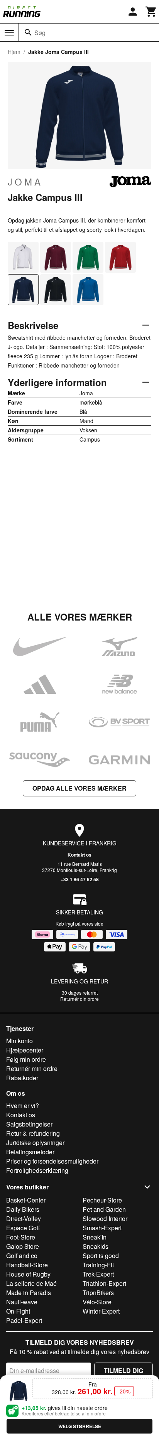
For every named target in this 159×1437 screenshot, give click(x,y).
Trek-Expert (98, 1274)
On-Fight (18, 1311)
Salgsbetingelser (29, 1124)
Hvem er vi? (22, 1105)
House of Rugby (28, 1274)
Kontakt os (79, 855)
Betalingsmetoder (30, 1151)
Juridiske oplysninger (35, 1142)
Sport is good (101, 1255)
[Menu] (9, 33)
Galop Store (22, 1246)
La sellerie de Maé (31, 1283)
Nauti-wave (21, 1301)
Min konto (19, 1040)
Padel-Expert (24, 1320)
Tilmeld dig (123, 1370)
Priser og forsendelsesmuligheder (52, 1161)
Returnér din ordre (79, 998)
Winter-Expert (101, 1311)
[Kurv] (151, 11)
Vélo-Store (97, 1301)
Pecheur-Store (102, 1200)
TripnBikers (98, 1292)
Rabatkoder (22, 1077)
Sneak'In (95, 1237)
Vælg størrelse (79, 1426)
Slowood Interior (105, 1218)
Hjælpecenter (24, 1050)
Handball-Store (27, 1264)
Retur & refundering (33, 1133)
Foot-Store (20, 1237)
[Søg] (28, 32)
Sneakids (95, 1246)
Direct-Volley (23, 1218)
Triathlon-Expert (104, 1283)
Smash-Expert (102, 1227)
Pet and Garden (104, 1209)
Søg (40, 32)
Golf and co (21, 1255)
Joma (25, 181)
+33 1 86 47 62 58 (80, 879)
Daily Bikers (22, 1209)
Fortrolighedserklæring (37, 1170)
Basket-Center (26, 1200)
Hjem (14, 52)
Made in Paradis (28, 1292)
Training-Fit (98, 1264)
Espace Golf (23, 1227)
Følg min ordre (26, 1059)
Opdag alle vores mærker (79, 788)
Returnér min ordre (32, 1068)
